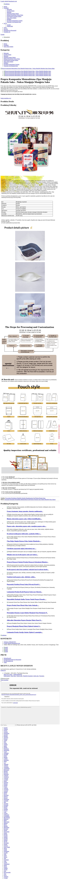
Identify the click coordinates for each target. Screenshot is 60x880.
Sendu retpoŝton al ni (6, 98)
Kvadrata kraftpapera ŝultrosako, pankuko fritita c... (24, 534)
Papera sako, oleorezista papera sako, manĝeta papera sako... (26, 526)
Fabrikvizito (10, 26)
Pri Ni (5, 23)
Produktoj (6, 8)
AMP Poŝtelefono (17, 674)
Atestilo (9, 25)
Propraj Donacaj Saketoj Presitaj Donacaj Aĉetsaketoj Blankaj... (27, 562)
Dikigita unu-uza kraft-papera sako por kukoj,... (22, 554)
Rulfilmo (9, 19)
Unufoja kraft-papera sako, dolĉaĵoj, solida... (21, 577)
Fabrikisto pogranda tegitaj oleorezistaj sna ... (21, 548)
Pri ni (5, 661)
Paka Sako (13, 676)
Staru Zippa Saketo (11, 17)
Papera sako (19, 676)
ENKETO (3, 670)
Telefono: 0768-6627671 (10, 642)
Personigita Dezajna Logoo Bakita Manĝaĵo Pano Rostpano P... (27, 613)
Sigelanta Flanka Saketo (13, 13)
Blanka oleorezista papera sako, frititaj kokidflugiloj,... (24, 519)
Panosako (41, 676)
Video (5, 27)
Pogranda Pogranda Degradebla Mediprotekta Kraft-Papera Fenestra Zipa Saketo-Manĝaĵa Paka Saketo (30, 499)
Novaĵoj (6, 29)
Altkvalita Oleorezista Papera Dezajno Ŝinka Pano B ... (24, 620)
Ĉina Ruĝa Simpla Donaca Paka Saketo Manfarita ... (24, 541)
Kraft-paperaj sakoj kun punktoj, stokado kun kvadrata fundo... (28, 569)
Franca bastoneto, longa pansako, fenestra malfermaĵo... (25, 511)
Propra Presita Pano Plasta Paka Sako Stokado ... (23, 605)
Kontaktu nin (7, 32)
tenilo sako (36, 676)
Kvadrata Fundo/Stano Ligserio (14, 20)
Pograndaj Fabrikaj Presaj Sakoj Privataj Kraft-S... (23, 584)
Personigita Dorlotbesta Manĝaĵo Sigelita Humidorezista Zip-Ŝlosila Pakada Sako (25, 498)
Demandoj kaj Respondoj (10, 30)
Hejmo (5, 6)
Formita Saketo (10, 10)
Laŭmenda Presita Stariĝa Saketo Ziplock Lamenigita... (25, 632)
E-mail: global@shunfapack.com (9, 1)
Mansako (9, 12)
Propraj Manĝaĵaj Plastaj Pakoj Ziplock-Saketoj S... (24, 626)
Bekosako (9, 9)
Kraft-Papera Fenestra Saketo (14, 16)
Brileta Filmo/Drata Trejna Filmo (15, 15)
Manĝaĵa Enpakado (28, 676)
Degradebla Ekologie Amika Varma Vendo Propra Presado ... (26, 599)
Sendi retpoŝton (4, 680)
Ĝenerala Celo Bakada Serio (14, 22)
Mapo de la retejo (8, 674)
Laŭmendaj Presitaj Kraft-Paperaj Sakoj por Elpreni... (24, 592)
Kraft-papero (7, 676)
